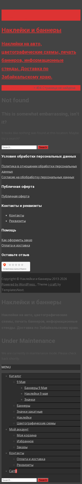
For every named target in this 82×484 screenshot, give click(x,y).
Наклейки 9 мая (36, 393)
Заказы (22, 447)
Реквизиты (17, 221)
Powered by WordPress (19, 284)
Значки (29, 399)
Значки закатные (30, 411)
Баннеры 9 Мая (35, 388)
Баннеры (23, 405)
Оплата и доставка (16, 245)
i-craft (52, 284)
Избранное (25, 441)
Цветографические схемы (36, 423)
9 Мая (21, 382)
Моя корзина (26, 435)
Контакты (16, 215)
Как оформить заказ (17, 240)
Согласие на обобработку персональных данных (38, 177)
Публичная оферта (15, 196)
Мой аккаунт (19, 429)
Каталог (15, 376)
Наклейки (24, 417)
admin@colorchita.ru (16, 18)
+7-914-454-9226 (14, 12)
